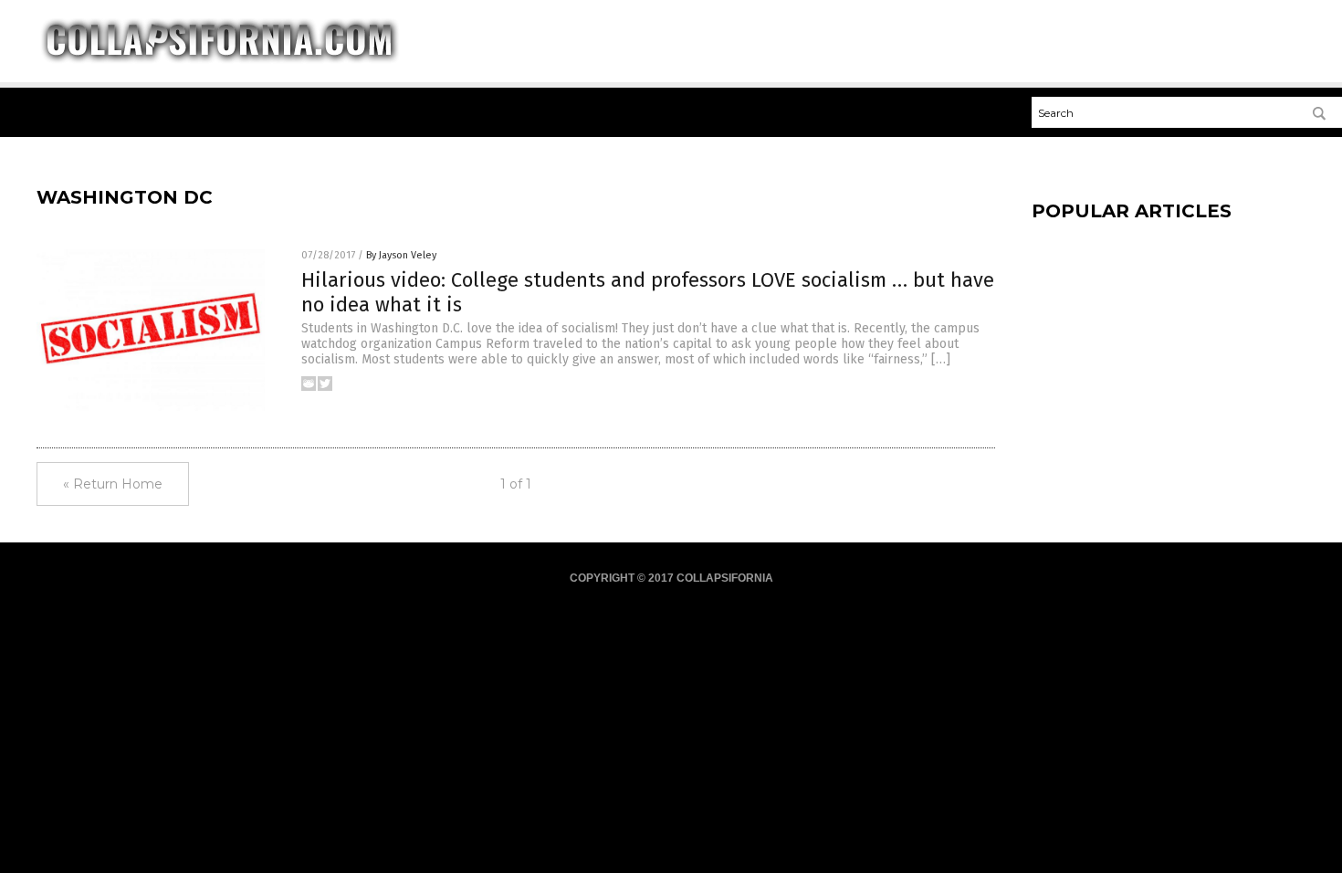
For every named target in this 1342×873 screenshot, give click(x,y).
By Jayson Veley (401, 255)
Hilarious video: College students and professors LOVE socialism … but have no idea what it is (647, 292)
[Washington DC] (219, 60)
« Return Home (113, 484)
